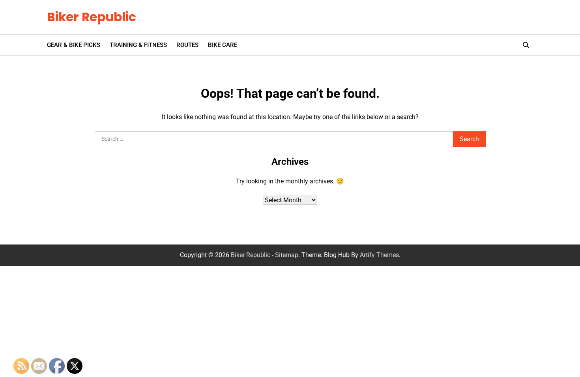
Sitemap (286, 255)
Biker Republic (91, 17)
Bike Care (222, 45)
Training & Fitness (138, 45)
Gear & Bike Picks (73, 45)
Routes (187, 45)
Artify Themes (379, 255)
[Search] (526, 45)
